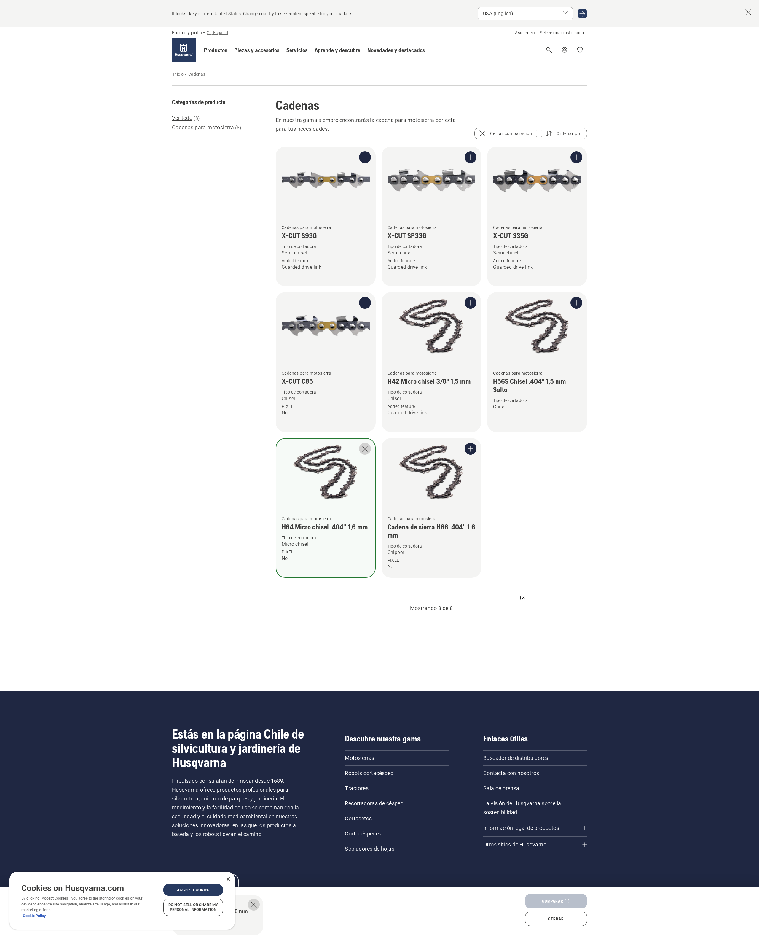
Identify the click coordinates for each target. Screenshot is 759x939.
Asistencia (525, 32)
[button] (215, 50)
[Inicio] (184, 50)
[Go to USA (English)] (582, 13)
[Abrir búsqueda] (549, 50)
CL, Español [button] (217, 32)
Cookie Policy (34, 915)
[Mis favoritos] (580, 50)
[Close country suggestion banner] (748, 12)
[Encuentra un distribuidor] (564, 50)
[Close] (228, 879)
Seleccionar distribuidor (563, 32)
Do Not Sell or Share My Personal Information (193, 907)
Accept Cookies (193, 890)
